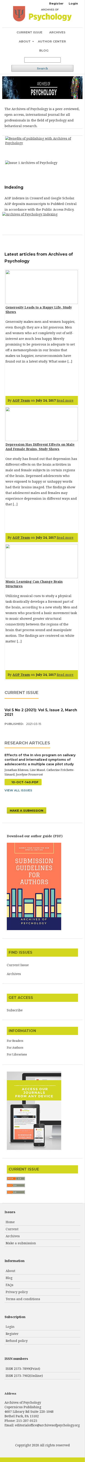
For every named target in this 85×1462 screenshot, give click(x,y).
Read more (65, 400)
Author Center (52, 41)
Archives (57, 32)
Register (56, 3)
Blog (44, 50)
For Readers (15, 1041)
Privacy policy (17, 1292)
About (25, 41)
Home (10, 1222)
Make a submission (21, 1243)
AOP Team (21, 400)
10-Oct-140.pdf (24, 782)
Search (42, 68)
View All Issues (18, 790)
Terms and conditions (23, 1299)
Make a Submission (26, 810)
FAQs (9, 1285)
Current (12, 1229)
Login (73, 3)
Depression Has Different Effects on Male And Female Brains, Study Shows (40, 446)
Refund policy (17, 1341)
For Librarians (17, 1054)
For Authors (15, 1047)
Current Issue (29, 32)
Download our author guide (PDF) (35, 836)
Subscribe (15, 1010)
